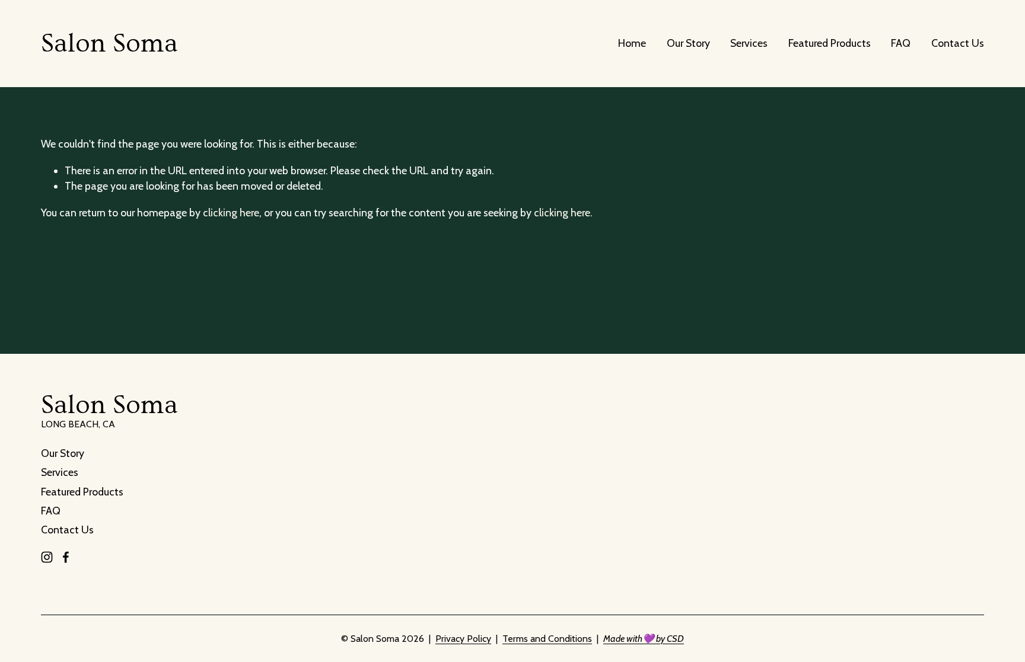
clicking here (231, 212)
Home (632, 43)
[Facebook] (66, 557)
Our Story (688, 43)
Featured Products (829, 43)
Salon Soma (109, 43)
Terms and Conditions (547, 638)
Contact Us (957, 43)
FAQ (901, 43)
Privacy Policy (463, 638)
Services (749, 43)
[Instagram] (47, 557)
